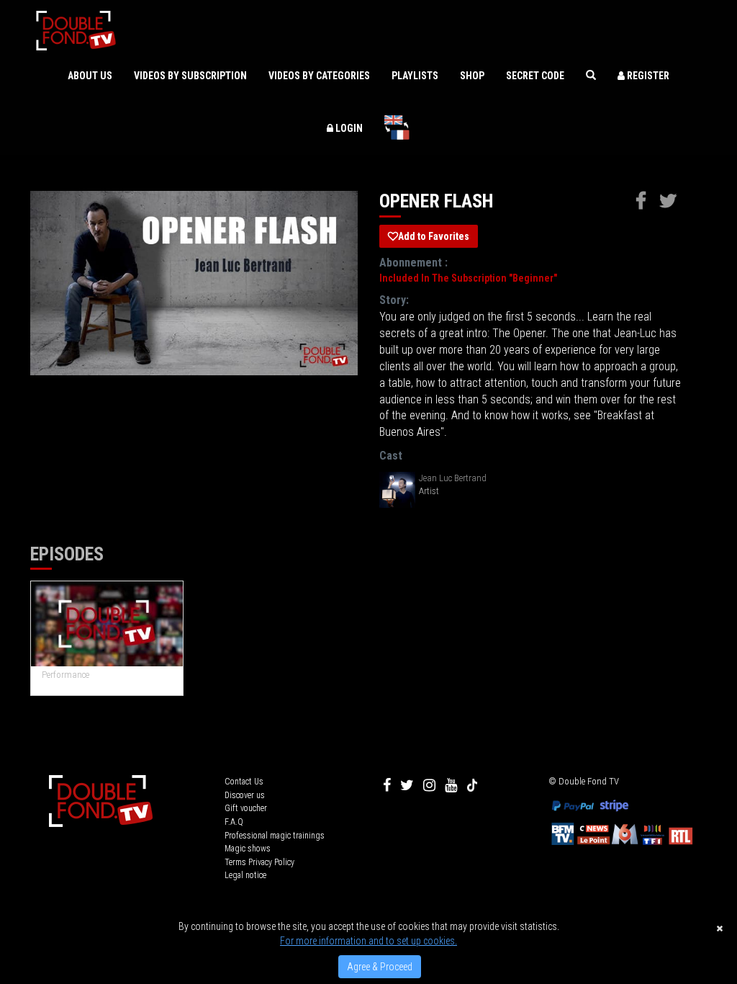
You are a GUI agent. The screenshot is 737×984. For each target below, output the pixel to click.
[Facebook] (386, 785)
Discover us (245, 795)
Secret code (535, 75)
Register (647, 75)
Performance (65, 674)
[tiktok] (472, 785)
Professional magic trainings (275, 836)
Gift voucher (246, 808)
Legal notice (245, 875)
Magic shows (248, 849)
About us (90, 75)
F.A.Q (234, 822)
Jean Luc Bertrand (453, 478)
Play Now (107, 624)
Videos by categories (319, 75)
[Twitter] (407, 785)
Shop (472, 75)
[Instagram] (429, 785)
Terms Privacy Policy (259, 862)
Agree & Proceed (379, 966)
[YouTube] (451, 785)
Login (348, 128)
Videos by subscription (190, 75)
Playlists (415, 75)
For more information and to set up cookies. (368, 941)
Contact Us (244, 782)
